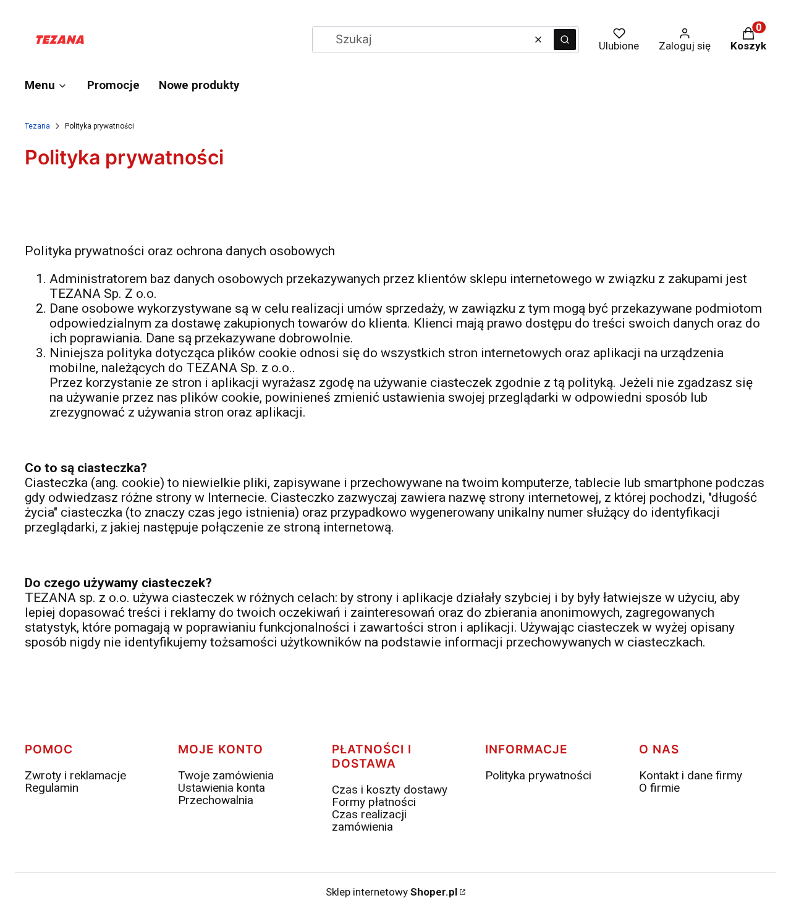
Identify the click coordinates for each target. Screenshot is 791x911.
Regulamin (51, 788)
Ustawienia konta (221, 788)
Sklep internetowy (391, 892)
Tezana (37, 126)
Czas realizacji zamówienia (369, 820)
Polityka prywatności (538, 775)
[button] (565, 39)
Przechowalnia (215, 800)
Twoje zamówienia (226, 775)
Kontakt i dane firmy (690, 775)
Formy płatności (374, 802)
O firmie (659, 788)
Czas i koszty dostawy (389, 789)
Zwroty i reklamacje (75, 775)
